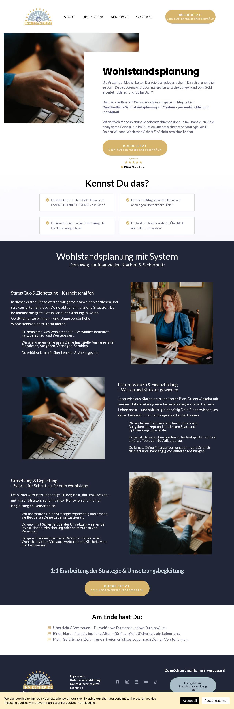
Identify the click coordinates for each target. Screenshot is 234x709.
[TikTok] (155, 682)
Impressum (77, 676)
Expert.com (135, 167)
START (69, 17)
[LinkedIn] (136, 682)
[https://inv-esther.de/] (38, 16)
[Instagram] (127, 682)
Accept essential (215, 700)
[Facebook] (117, 682)
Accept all (190, 700)
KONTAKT (144, 17)
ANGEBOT (119, 17)
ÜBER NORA (92, 17)
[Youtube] (146, 682)
